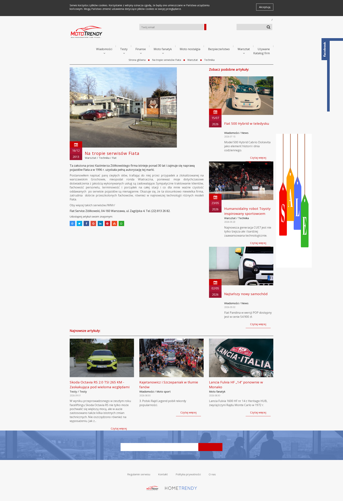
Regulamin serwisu (138, 474)
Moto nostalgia (190, 49)
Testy (124, 49)
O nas (212, 474)
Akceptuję (264, 7)
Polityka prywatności (188, 474)
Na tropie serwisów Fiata (166, 60)
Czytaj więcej (258, 157)
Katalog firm (261, 53)
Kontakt (163, 474)
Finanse (140, 49)
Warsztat (244, 49)
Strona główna (137, 60)
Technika (209, 60)
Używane (264, 49)
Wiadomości (104, 49)
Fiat (114, 158)
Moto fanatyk (163, 49)
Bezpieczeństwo (219, 49)
